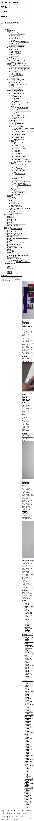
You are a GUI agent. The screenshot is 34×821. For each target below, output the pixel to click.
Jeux (15, 118)
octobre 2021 (28, 699)
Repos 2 (13, 202)
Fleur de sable (15, 43)
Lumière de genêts (19, 177)
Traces (12, 106)
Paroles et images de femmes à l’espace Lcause (27, 324)
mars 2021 (29, 704)
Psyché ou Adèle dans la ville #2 (20, 68)
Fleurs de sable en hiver (18, 45)
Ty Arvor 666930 (16, 35)
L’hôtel (12, 76)
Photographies (8, 214)
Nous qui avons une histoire (15, 79)
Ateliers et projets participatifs (13, 228)
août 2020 (29, 715)
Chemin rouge (15, 203)
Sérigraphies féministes (14, 258)
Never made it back (19, 173)
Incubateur (14, 197)
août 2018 (29, 755)
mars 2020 (29, 716)
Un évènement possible (21, 159)
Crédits (9, 272)
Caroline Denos (11, 219)
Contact (9, 271)
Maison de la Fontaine (20, 192)
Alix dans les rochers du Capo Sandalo (22, 111)
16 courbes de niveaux (20, 148)
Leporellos (10, 250)
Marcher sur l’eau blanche (15, 48)
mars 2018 (29, 765)
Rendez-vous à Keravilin (29, 669)
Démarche (10, 268)
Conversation (18, 153)
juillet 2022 (28, 684)
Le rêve (13, 175)
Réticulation (17, 96)
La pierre (10, 217)
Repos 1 (13, 200)
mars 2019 (29, 739)
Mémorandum (18, 125)
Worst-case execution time (22, 103)
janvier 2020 (28, 721)
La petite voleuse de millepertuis (24, 131)
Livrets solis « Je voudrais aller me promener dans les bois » (17, 243)
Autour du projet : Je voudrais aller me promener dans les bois (27, 596)
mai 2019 (28, 734)
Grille (15, 100)
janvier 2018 (28, 770)
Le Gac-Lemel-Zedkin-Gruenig (19, 84)
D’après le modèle (19, 142)
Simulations (14, 56)
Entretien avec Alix (19, 191)
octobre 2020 (28, 709)
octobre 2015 (28, 796)
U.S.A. (15, 172)
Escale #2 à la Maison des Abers (29, 640)
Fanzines (9, 252)
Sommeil (13, 199)
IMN (8, 241)
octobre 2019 (28, 724)
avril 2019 (27, 736)
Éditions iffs (7, 230)
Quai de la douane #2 (17, 75)
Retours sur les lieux (17, 126)
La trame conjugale (16, 89)
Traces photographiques (21, 107)
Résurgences (11, 31)
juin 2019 (29, 733)
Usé (15, 189)
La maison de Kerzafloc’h (21, 137)
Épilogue (13, 188)
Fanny (12, 85)
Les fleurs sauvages (19, 134)
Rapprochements (19, 139)
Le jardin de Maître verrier (15, 59)
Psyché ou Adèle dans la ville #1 (20, 67)
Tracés (16, 145)
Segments (13, 57)
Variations (17, 144)
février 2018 (28, 767)
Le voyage (13, 162)
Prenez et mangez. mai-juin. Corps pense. (17, 248)
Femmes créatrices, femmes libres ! (21, 254)
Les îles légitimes (27, 560)
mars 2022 (29, 691)
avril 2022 (27, 689)
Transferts (17, 150)
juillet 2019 (28, 730)
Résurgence (10, 216)
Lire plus (24, 356)
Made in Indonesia (19, 183)
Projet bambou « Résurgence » (20, 42)
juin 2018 (29, 759)
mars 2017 (29, 779)
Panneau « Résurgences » (18, 46)
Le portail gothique (16, 62)
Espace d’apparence (10, 263)
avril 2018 (27, 763)
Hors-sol (16, 133)
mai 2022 (28, 687)
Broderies (17, 114)
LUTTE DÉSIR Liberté (17, 260)
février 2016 (28, 790)
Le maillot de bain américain (15, 90)
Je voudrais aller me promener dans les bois (18, 221)
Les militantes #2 (16, 82)
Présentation (14, 49)
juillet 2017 (28, 776)
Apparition (17, 104)
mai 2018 (28, 761)
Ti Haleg (13, 37)
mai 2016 (28, 786)
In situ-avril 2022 (16, 53)
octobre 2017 (28, 773)
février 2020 (28, 718)
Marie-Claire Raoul (10, 279)
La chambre (14, 71)
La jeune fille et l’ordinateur (22, 184)
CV (8, 269)
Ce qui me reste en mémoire (22, 161)
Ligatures (10, 195)
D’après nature (18, 136)
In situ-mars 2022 (16, 51)
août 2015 (29, 801)
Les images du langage (20, 115)
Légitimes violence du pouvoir (26, 483)
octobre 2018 (28, 753)
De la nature (27, 604)
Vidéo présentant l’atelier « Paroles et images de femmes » (26, 398)
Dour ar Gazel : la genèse (18, 34)
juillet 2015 (28, 803)
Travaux (6, 29)
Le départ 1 (17, 166)
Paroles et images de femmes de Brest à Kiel (27, 438)
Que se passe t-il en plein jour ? (20, 70)
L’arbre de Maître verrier (18, 60)
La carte (16, 109)
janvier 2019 (28, 744)
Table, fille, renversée (17, 87)
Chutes (13, 211)
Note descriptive (15, 194)
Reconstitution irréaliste (21, 156)
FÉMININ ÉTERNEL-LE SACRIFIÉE (20, 261)
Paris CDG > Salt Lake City (21, 169)
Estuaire (13, 40)
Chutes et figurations (17, 213)
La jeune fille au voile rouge (22, 181)
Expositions (7, 227)
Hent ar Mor (14, 38)
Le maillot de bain (16, 140)
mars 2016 (29, 788)
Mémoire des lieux (16, 120)
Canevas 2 (17, 151)
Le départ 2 (17, 167)
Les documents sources (17, 93)
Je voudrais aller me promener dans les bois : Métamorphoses (18, 232)
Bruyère (16, 122)
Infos (5, 265)
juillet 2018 (28, 757)
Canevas (16, 101)
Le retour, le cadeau (20, 164)
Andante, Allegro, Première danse (17, 64)
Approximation (18, 98)
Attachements (11, 210)
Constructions (15, 155)
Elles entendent (15, 205)
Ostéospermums (19, 123)
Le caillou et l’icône (19, 117)
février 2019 (28, 741)
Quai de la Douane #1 (17, 73)
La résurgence (15, 32)
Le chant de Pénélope (20, 147)
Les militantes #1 (16, 81)
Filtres (12, 95)
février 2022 (28, 693)
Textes (9, 266)
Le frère (16, 180)
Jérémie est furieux (16, 206)
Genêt (15, 178)
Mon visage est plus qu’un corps (16, 224)
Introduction (14, 92)
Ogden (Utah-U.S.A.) (20, 170)
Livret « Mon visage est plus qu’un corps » (17, 238)
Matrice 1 (13, 54)
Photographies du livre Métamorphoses (14, 235)
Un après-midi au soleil (14, 225)
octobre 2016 (28, 781)
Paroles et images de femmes (19, 255)
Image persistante (19, 158)
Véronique (17, 129)
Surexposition (15, 78)
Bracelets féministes (13, 257)
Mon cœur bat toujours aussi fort (20, 208)
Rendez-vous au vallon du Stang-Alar (29, 675)
